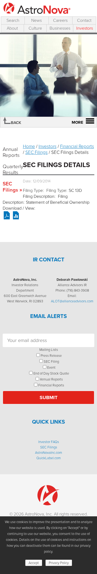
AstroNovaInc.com (48, 452)
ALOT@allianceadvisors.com (72, 301)
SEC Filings (10, 187)
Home (29, 146)
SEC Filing (51, 361)
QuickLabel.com (48, 458)
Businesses (60, 28)
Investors (84, 28)
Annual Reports (11, 152)
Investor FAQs (48, 441)
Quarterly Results (11, 169)
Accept (34, 562)
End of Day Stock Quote (51, 373)
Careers (60, 20)
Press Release (51, 355)
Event (51, 367)
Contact (84, 20)
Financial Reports (77, 146)
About (12, 28)
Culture (35, 28)
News (36, 20)
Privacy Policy (59, 562)
